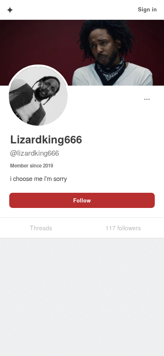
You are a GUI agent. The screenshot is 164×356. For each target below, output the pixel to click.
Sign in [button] (147, 9)
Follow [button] (82, 200)
